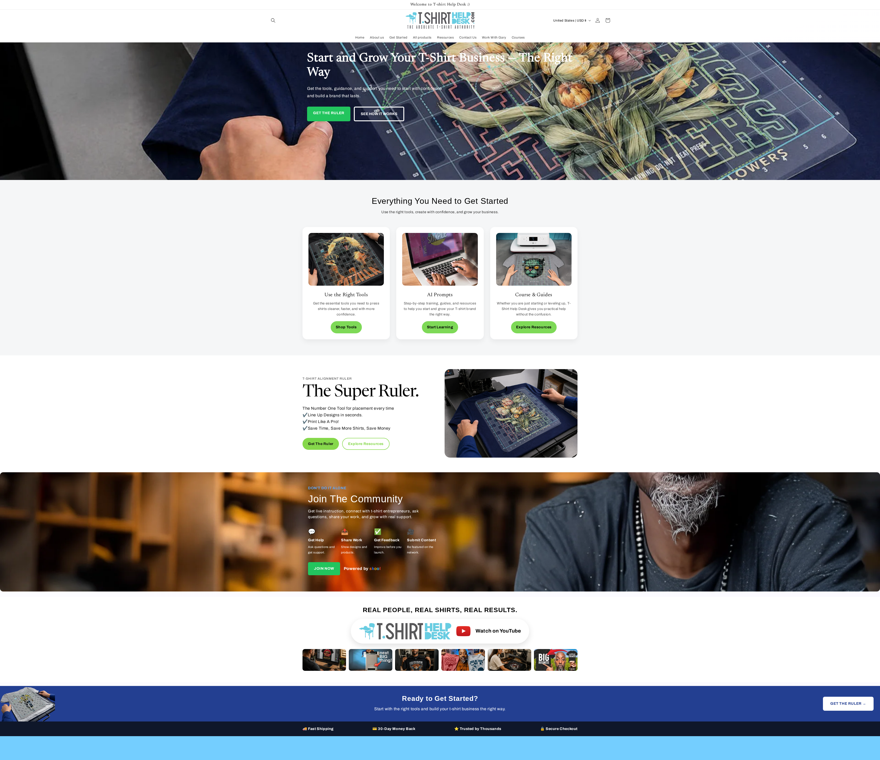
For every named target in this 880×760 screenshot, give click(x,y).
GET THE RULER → (848, 703)
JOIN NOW (324, 568)
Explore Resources (534, 327)
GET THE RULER (328, 113)
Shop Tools (346, 327)
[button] (273, 20)
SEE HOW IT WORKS (379, 114)
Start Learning (440, 327)
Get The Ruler (320, 444)
